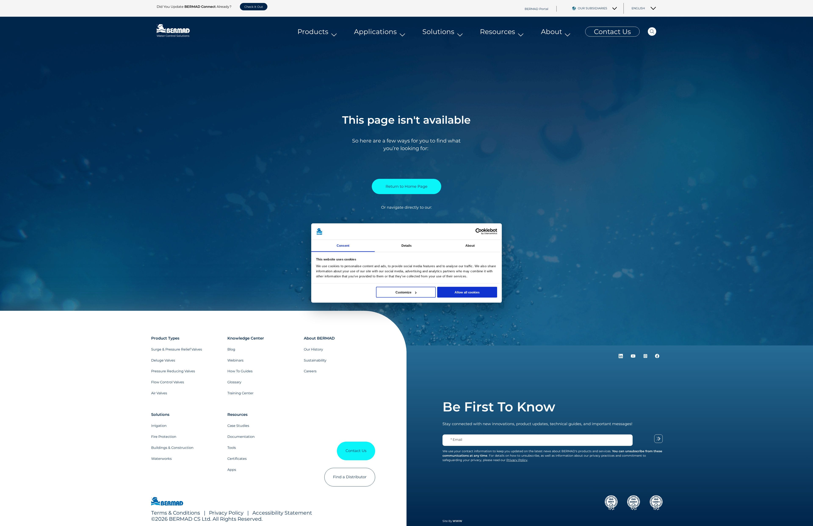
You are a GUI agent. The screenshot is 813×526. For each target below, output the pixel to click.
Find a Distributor (349, 477)
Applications (375, 31)
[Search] (648, 31)
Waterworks (161, 459)
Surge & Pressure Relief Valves (176, 349)
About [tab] (470, 245)
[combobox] (597, 8)
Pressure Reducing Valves (173, 371)
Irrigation (159, 426)
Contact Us (612, 31)
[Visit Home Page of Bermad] (167, 502)
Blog (231, 349)
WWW (457, 521)
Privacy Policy (226, 513)
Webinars (235, 360)
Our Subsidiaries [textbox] (592, 8)
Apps (231, 470)
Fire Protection (163, 437)
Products (312, 31)
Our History (313, 349)
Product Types (165, 338)
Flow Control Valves (167, 382)
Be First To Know (498, 407)
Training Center (240, 393)
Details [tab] (406, 245)
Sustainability (315, 360)
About (551, 31)
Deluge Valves (163, 360)
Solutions (438, 31)
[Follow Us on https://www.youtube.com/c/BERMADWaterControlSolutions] (634, 357)
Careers (310, 371)
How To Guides (240, 371)
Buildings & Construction (172, 448)
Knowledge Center (245, 338)
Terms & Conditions (175, 513)
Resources (497, 31)
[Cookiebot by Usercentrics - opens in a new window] (478, 231)
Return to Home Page (406, 186)
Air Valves (159, 393)
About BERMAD (319, 338)
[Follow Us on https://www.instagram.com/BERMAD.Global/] (645, 357)
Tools (231, 448)
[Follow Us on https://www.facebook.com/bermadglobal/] (657, 357)
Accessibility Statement (282, 513)
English (638, 8)
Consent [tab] (343, 245)
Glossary (234, 382)
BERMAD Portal (536, 9)
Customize (403, 292)
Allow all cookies (467, 292)
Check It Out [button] (253, 7)
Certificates (237, 459)
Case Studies (238, 426)
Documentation (241, 437)
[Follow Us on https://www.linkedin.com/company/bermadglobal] (621, 357)
